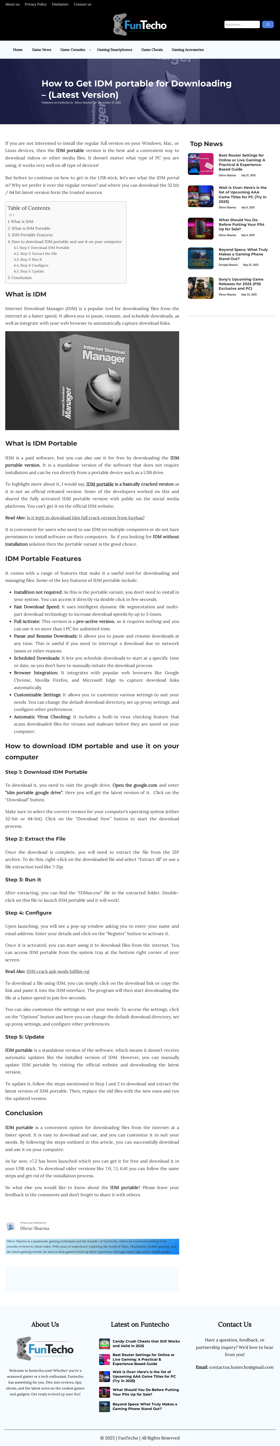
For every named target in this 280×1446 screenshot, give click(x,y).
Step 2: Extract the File (38, 253)
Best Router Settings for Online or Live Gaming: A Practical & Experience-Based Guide (242, 162)
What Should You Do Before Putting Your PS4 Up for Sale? (241, 224)
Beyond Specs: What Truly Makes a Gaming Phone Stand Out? (243, 254)
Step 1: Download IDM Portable (44, 247)
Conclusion (22, 277)
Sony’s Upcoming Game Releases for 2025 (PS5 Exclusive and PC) (241, 284)
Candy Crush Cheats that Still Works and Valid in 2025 (146, 1343)
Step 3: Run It (31, 259)
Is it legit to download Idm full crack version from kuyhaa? (86, 517)
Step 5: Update (32, 271)
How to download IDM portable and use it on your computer (67, 241)
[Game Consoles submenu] (90, 50)
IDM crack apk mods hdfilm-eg (58, 971)
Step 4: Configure (34, 265)
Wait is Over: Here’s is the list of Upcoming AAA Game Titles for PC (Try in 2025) (243, 194)
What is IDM (22, 221)
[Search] (268, 24)
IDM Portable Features (32, 234)
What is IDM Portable (31, 228)
